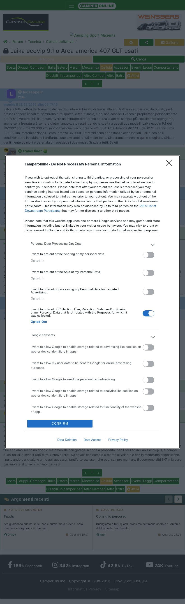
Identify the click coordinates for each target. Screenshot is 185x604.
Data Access (92, 439)
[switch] (148, 255)
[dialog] (92, 302)
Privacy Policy (118, 439)
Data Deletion (67, 439)
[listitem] (92, 244)
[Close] (170, 164)
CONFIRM (60, 423)
